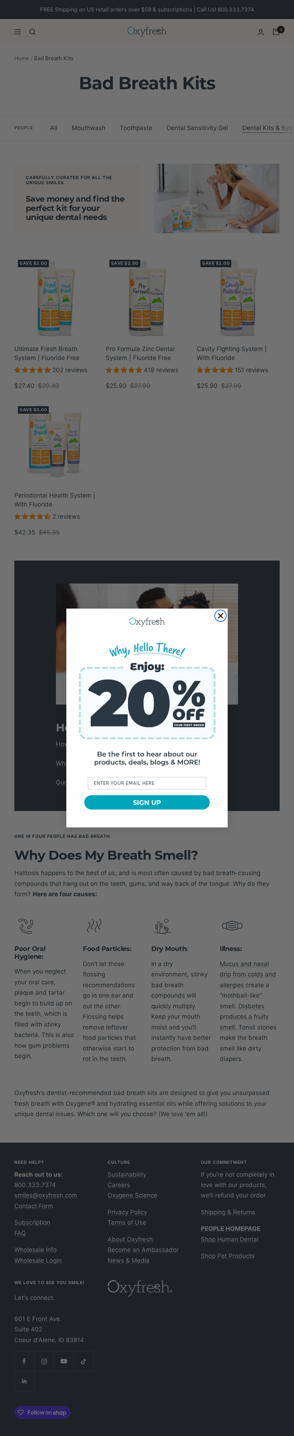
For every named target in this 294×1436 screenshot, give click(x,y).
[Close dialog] (220, 615)
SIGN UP (147, 802)
